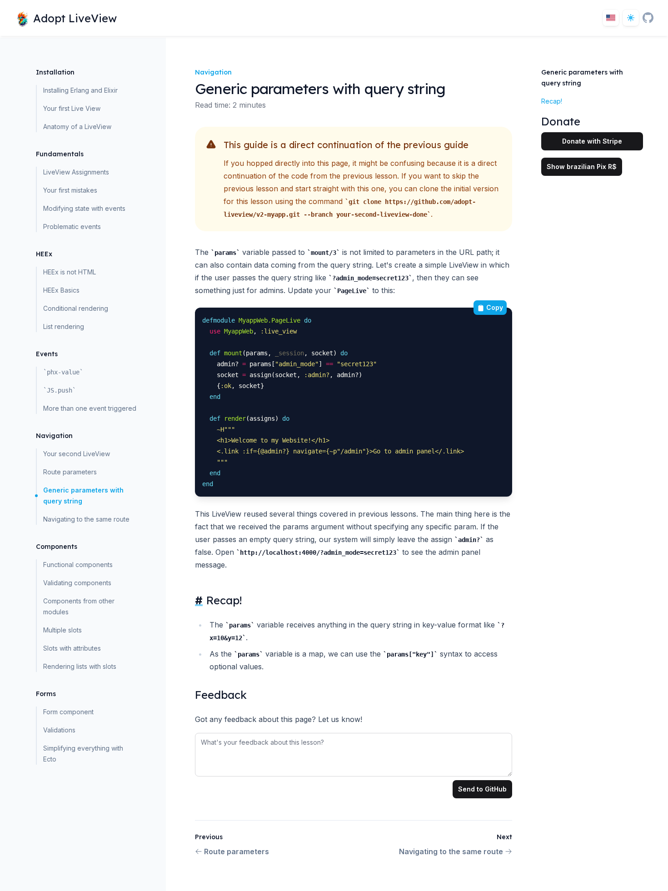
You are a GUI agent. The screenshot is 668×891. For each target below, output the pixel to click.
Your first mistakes (70, 190)
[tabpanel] (353, 752)
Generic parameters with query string (83, 495)
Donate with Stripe (592, 141)
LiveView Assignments (76, 172)
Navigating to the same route (86, 519)
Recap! (551, 101)
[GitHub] (648, 17)
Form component (68, 712)
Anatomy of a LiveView (77, 126)
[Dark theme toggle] (631, 18)
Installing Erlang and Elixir (80, 90)
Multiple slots (62, 630)
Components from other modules (79, 606)
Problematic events (72, 226)
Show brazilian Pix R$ (582, 166)
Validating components (77, 583)
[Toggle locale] (611, 18)
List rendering (63, 326)
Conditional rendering (75, 308)
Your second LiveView (76, 454)
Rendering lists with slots (79, 666)
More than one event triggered (89, 408)
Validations (59, 730)
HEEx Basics (61, 290)
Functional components (78, 564)
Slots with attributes (72, 648)
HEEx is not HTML (69, 272)
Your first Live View (71, 108)
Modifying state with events (84, 208)
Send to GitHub (482, 789)
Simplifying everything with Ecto (83, 753)
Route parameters (70, 472)
